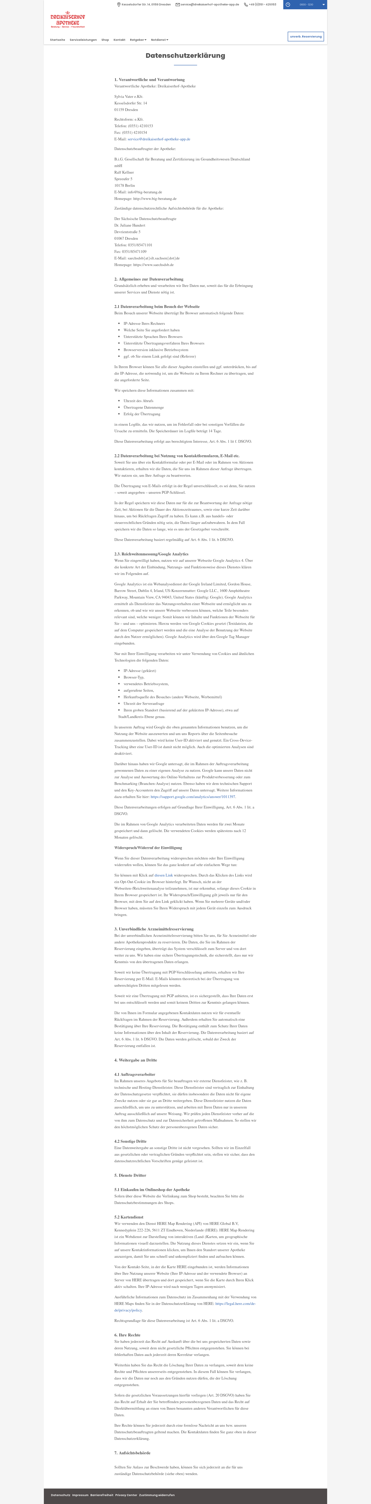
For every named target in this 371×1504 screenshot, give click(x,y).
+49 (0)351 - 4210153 (262, 4)
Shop (105, 40)
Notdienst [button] (158, 40)
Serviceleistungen (83, 40)
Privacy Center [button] (126, 1495)
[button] (305, 4)
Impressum (80, 1495)
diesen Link (164, 875)
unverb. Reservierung (306, 36)
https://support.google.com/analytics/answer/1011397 (193, 796)
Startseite (57, 40)
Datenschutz (60, 1495)
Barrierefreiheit (101, 1495)
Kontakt (119, 40)
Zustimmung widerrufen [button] (157, 1495)
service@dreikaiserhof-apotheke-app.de (209, 4)
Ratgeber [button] (137, 40)
